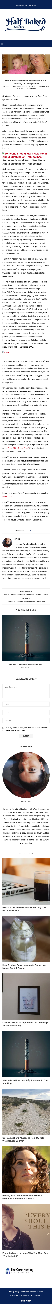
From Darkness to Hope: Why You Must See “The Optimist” (25, 1254)
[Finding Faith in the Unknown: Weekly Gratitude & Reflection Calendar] (26, 1169)
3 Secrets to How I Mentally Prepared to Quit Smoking (25, 1081)
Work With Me (21, 6)
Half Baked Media (36, 1295)
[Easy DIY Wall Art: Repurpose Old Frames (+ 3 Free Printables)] (26, 996)
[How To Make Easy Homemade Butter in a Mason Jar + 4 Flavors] (26, 939)
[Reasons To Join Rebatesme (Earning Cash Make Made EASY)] (26, 881)
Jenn (7, 86)
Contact (32, 6)
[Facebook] (18, 3)
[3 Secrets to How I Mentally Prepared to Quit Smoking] (26, 638)
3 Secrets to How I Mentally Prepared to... (26, 664)
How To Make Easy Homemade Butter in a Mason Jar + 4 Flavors (24, 966)
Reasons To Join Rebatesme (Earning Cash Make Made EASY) (24, 909)
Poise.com (6, 497)
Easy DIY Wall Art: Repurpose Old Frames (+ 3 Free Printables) (25, 1024)
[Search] (49, 43)
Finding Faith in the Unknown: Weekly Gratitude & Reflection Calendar (22, 1197)
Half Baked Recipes (28, 1292)
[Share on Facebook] (33, 531)
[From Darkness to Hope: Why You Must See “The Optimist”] (26, 1227)
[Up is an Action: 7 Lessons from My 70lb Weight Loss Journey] (26, 1112)
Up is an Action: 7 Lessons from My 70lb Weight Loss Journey (23, 1139)
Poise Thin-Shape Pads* (18, 448)
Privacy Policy (14, 1292)
